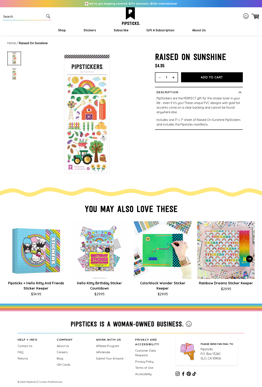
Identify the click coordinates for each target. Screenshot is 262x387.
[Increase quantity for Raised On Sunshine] (175, 77)
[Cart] (254, 16)
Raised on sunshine (33, 43)
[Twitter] (189, 374)
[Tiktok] (194, 374)
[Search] (49, 16)
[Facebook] (183, 374)
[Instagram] (177, 374)
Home (11, 43)
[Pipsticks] (131, 16)
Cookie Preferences (50, 381)
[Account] (246, 16)
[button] (61, 30)
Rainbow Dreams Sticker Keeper (226, 283)
